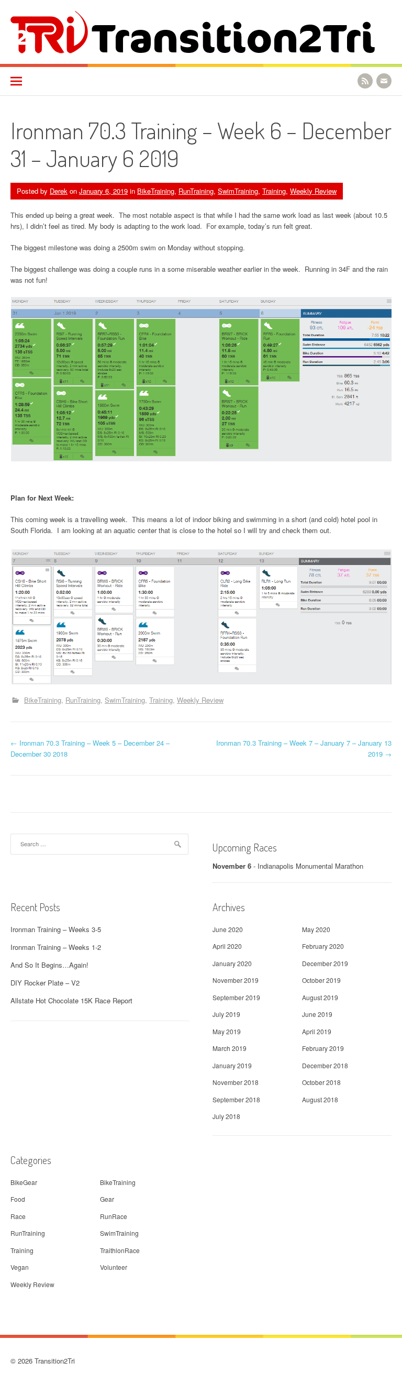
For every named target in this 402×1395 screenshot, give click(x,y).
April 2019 (316, 1031)
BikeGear (23, 1182)
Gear (107, 1198)
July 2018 (226, 1116)
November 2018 (236, 1082)
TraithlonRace (120, 1250)
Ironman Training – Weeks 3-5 (55, 929)
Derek (59, 191)
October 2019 (321, 980)
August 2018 (320, 1099)
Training (274, 191)
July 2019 (226, 1014)
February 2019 (323, 1048)
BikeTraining (155, 191)
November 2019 (236, 980)
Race (18, 1216)
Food (17, 1198)
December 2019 (325, 963)
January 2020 (232, 963)
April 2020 (227, 946)
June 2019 (317, 1014)
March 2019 (230, 1048)
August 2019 (320, 997)
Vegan (19, 1267)
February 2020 (323, 946)
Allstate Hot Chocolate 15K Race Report (71, 1000)
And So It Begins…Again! (49, 965)
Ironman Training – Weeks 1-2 (55, 947)
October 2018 (321, 1082)
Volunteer (113, 1267)
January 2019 (232, 1065)
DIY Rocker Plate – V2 (45, 983)
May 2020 (316, 929)
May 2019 (227, 1031)
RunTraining (196, 191)
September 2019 (236, 997)
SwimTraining (238, 191)
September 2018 (236, 1099)
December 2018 (325, 1065)
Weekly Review (313, 191)
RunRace (113, 1216)
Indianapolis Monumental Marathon (310, 866)
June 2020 (228, 929)
